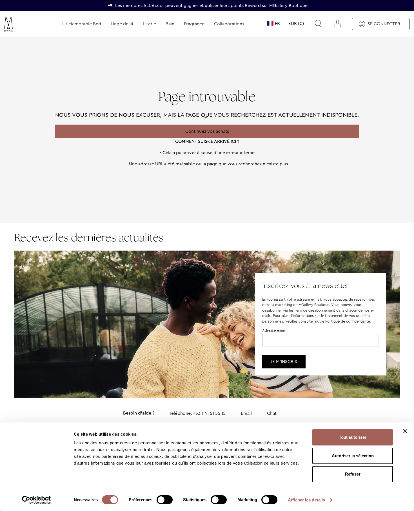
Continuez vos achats (207, 131)
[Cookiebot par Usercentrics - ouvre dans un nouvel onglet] (36, 500)
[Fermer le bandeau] (405, 431)
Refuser (352, 474)
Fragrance (194, 24)
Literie (149, 24)
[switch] (165, 500)
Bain (170, 24)
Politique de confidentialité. (348, 321)
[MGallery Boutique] (21, 23)
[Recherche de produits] (318, 23)
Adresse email (274, 330)
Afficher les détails (306, 500)
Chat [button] (272, 413)
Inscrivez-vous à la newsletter (305, 285)
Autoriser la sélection (353, 455)
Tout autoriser (352, 437)
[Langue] (273, 23)
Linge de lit (122, 24)
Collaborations (229, 24)
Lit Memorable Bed (81, 24)
